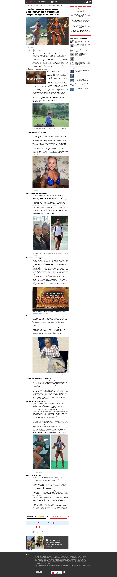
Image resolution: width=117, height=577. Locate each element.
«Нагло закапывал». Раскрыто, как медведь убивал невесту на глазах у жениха (83, 41)
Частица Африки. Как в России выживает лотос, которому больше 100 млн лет (82, 50)
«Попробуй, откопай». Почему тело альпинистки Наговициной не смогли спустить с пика (82, 45)
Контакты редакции (39, 553)
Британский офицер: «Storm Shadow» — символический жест (83, 84)
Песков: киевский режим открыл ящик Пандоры (82, 71)
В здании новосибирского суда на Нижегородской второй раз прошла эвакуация (80, 31)
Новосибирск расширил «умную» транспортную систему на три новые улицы (80, 26)
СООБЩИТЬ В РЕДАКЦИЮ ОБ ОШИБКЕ (65, 553)
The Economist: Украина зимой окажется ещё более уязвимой (81, 80)
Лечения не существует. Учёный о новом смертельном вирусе (82, 58)
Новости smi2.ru (30, 549)
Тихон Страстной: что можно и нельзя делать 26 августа (81, 89)
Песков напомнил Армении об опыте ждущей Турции (83, 75)
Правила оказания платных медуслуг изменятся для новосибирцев (80, 21)
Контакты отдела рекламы (50, 553)
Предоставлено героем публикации (45, 130)
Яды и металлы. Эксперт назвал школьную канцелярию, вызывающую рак (82, 54)
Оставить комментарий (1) (58, 516)
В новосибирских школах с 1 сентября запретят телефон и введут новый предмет (80, 10)
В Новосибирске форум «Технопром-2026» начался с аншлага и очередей (80, 15)
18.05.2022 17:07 (29, 5)
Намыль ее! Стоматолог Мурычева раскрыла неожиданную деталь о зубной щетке (82, 63)
